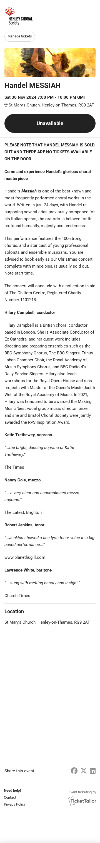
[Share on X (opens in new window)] (83, 771)
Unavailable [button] (50, 123)
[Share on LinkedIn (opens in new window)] (93, 771)
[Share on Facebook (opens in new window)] (74, 771)
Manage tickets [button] (20, 36)
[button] (14, 797)
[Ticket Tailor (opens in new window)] (82, 801)
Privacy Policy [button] (15, 804)
